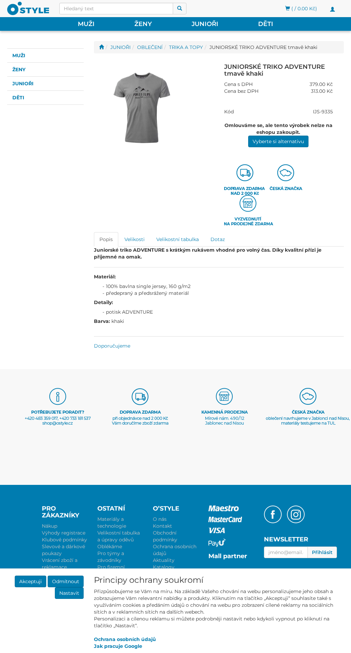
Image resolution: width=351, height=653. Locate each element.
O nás (160, 519)
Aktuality (163, 560)
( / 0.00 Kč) (303, 8)
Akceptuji (30, 581)
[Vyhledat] (179, 8)
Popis (106, 239)
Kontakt (162, 526)
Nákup (49, 526)
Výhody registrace (63, 533)
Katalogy (163, 567)
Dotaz (217, 239)
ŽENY (143, 24)
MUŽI (86, 24)
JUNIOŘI (205, 24)
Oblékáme (109, 546)
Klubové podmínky (64, 540)
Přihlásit (322, 552)
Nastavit (69, 593)
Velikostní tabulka (177, 239)
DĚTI (265, 24)
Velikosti (134, 239)
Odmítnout (65, 581)
